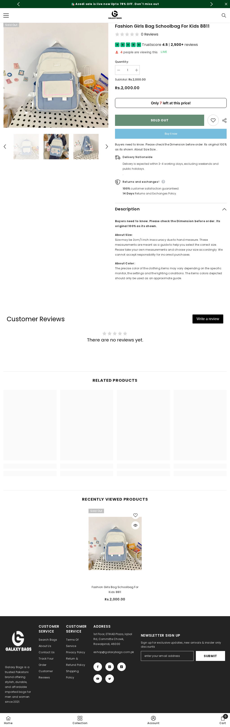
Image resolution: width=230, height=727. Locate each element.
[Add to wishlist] (213, 120)
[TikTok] (121, 666)
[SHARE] (223, 120)
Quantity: (122, 62)
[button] (4, 146)
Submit (210, 656)
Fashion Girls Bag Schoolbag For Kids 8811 (115, 589)
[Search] (224, 15)
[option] (115, 4)
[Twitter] (109, 678)
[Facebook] (97, 666)
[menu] (6, 15)
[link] (30, 466)
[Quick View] (135, 525)
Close (226, 4)
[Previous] (18, 4)
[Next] (211, 4)
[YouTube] (97, 678)
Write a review (208, 319)
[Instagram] (109, 666)
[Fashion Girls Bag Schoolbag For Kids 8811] (115, 543)
